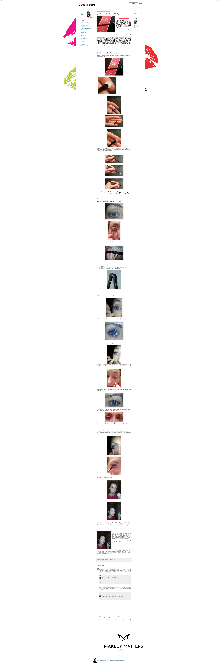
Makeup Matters (87, 5)
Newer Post (98, 619)
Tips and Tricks (84, 25)
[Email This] (110, 559)
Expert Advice (84, 34)
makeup (83, 31)
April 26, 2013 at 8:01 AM (112, 586)
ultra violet (83, 44)
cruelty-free (84, 29)
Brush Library (84, 35)
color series (84, 38)
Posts (136, 13)
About (82, 14)
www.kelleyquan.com (124, 34)
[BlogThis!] (111, 559)
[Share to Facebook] (113, 559)
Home (114, 619)
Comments (137, 15)
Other (83, 26)
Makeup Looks (84, 23)
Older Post (129, 619)
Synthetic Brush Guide (85, 28)
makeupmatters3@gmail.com (103, 660)
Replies (101, 575)
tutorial (83, 32)
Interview (83, 42)
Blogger (124, 660)
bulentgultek (117, 660)
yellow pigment (84, 45)
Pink (83, 41)
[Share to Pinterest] (114, 559)
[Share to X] (112, 559)
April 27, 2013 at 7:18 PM (113, 577)
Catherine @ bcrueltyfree (103, 586)
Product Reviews (85, 22)
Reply (100, 573)
